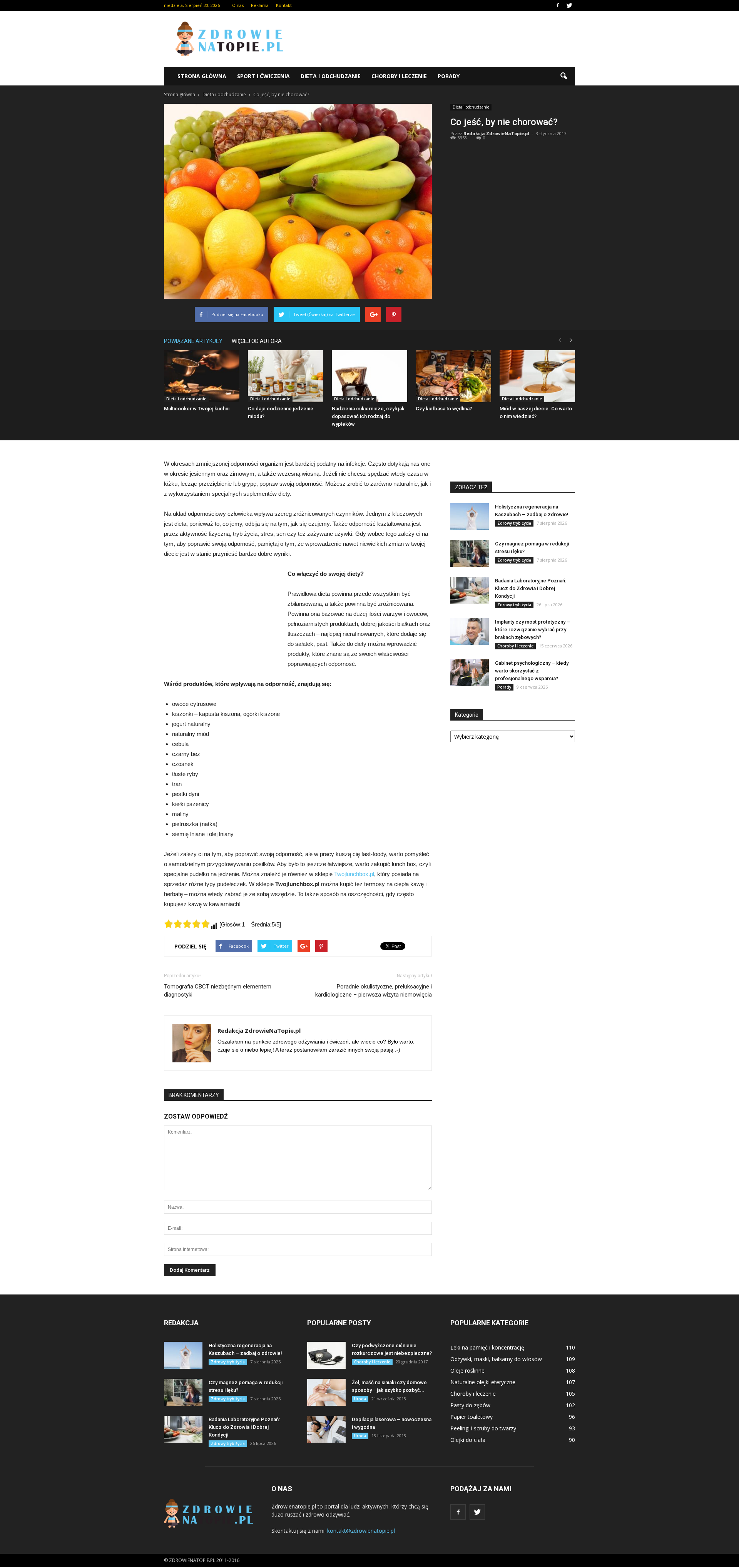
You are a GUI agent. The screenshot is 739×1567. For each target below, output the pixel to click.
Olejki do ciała (467, 1439)
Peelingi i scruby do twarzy (483, 1428)
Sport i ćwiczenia (263, 76)
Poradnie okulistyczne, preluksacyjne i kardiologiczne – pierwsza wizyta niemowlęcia (373, 990)
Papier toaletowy (471, 1416)
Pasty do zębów (470, 1405)
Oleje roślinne (467, 1370)
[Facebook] (557, 5)
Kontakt (284, 5)
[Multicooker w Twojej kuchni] (201, 376)
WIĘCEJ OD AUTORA (257, 341)
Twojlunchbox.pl (354, 874)
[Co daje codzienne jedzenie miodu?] (285, 376)
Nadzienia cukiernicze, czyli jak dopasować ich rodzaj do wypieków (368, 416)
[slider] (187, 923)
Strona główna (201, 76)
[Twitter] (569, 5)
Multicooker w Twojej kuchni (196, 408)
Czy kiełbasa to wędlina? (444, 408)
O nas (238, 5)
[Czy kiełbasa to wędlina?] (453, 376)
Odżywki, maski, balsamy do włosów (496, 1359)
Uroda (360, 1398)
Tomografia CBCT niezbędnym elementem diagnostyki (217, 990)
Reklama (260, 5)
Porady (449, 76)
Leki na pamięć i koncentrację (487, 1347)
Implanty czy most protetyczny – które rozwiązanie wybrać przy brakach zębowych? (532, 629)
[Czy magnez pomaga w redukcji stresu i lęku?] (469, 553)
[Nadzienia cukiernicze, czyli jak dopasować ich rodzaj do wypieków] (369, 376)
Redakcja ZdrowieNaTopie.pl (496, 133)
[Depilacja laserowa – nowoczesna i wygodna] (326, 1429)
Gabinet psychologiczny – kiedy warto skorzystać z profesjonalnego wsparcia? (531, 670)
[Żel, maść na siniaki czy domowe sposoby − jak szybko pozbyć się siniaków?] (326, 1392)
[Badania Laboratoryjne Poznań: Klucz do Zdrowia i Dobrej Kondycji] (469, 590)
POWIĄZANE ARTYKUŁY (193, 341)
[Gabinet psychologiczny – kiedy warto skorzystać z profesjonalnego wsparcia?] (469, 672)
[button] (563, 76)
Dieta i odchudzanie (331, 76)
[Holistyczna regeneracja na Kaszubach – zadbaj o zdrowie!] (469, 516)
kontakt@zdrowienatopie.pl (361, 1530)
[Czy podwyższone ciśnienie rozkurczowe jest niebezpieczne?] (326, 1355)
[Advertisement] (435, 39)
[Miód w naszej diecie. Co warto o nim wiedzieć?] (537, 376)
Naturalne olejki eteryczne (482, 1382)
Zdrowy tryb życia (514, 523)
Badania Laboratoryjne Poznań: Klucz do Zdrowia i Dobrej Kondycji (530, 588)
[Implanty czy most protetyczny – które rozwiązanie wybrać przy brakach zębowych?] (469, 631)
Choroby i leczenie (399, 76)
